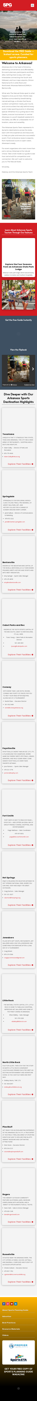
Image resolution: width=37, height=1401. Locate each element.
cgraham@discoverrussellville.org (14, 1274)
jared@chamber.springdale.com (15, 522)
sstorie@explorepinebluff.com (13, 1151)
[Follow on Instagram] (7, 1303)
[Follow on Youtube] (11, 1303)
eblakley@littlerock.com (19, 1021)
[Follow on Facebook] (3, 1303)
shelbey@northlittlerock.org (13, 1087)
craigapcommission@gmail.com (14, 958)
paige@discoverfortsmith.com (19, 837)
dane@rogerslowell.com (12, 1214)
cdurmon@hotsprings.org (12, 898)
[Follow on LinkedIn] (15, 1303)
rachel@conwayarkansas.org (14, 708)
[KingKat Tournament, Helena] (18, 309)
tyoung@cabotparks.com (19, 646)
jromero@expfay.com (11, 773)
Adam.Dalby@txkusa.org (12, 456)
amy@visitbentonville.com (12, 582)
